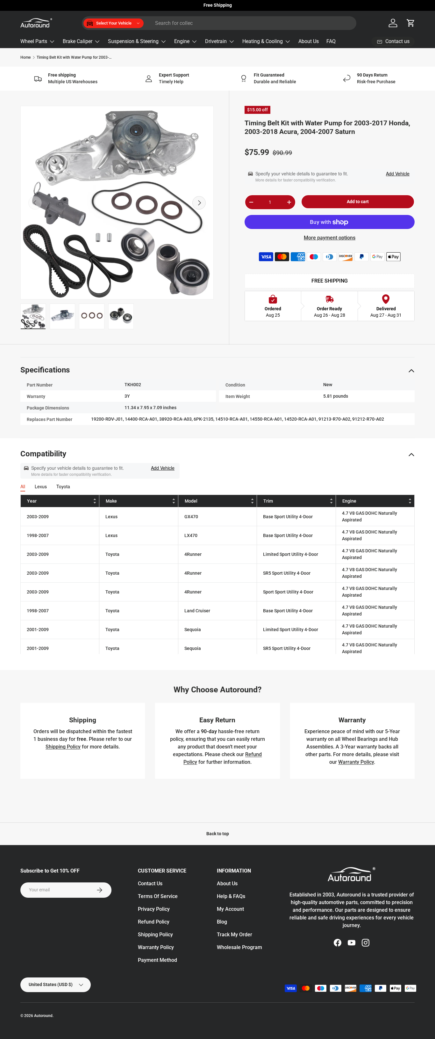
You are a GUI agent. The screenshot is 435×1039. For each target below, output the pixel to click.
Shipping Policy (63, 747)
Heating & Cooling (262, 41)
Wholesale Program (239, 947)
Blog (222, 922)
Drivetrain (216, 41)
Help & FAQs (231, 896)
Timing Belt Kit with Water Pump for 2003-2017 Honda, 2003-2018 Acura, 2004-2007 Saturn (75, 57)
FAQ (331, 41)
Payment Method (157, 960)
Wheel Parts (33, 41)
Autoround (43, 1015)
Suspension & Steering (133, 41)
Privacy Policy (154, 909)
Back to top (217, 833)
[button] (411, 23)
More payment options (329, 238)
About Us (308, 41)
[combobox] (219, 23)
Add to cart (358, 201)
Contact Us (150, 884)
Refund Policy (153, 922)
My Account (230, 909)
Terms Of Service (158, 896)
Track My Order (234, 935)
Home (25, 57)
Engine (181, 41)
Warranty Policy (356, 762)
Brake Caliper (77, 41)
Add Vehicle (398, 173)
